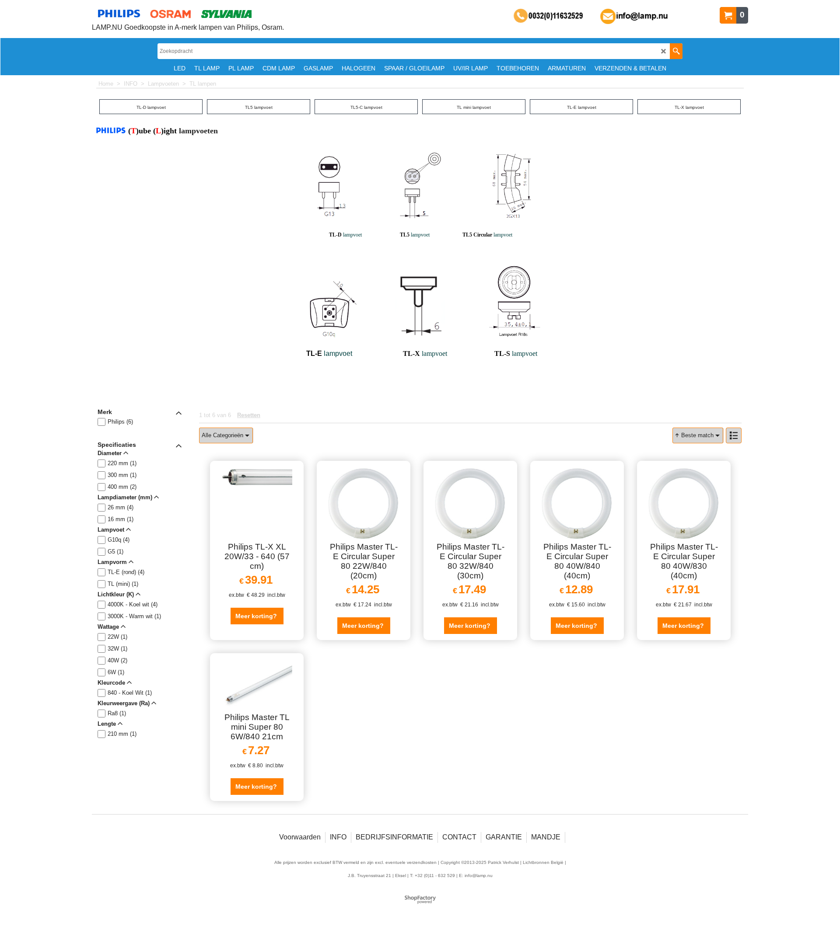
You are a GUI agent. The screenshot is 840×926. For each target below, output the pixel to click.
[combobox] (226, 435)
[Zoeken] (676, 51)
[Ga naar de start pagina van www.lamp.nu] (188, 13)
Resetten (248, 415)
